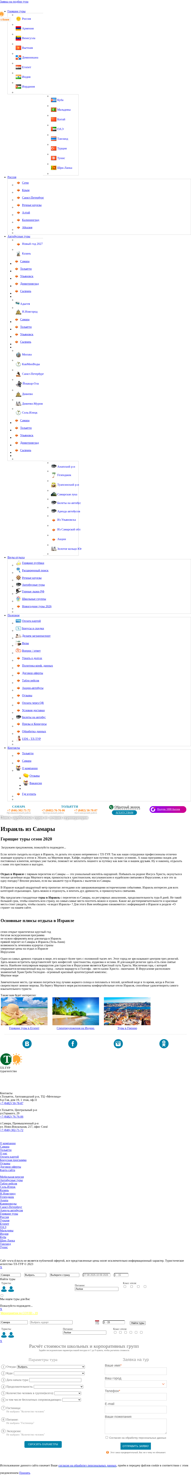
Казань (4, 1190)
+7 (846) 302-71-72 (11, 1130)
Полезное (13, 615)
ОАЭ (3, 1227)
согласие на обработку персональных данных (87, 1465)
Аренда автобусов (11, 1210)
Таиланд (5, 1243)
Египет (4, 1223)
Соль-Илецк (7, 1186)
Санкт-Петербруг (11, 1207)
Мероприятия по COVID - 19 (19, 1313)
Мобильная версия (12, 1176)
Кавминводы (8, 1203)
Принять (24, 1472)
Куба (3, 1237)
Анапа (4, 1200)
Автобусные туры (18, 236)
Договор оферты (10, 1166)
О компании (8, 1143)
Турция (4, 1220)
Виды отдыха (16, 557)
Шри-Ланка (7, 1240)
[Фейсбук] (72, 1047)
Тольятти (6, 1150)
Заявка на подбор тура (14, 1)
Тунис (4, 1247)
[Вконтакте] (27, 1047)
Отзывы (5, 1163)
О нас (3, 1153)
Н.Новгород (7, 1193)
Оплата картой (9, 1156)
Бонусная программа (13, 1160)
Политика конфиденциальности (20, 1254)
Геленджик (7, 1197)
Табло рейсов (8, 1183)
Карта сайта (7, 1170)
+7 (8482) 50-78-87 (11, 1103)
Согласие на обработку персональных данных (29, 1250)
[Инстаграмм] (118, 1047)
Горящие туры (16, 11)
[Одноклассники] (164, 1047)
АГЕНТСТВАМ (124, 812)
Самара (4, 1146)
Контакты (13, 747)
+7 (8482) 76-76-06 (11, 1116)
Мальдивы (6, 1230)
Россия (11, 177)
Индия (4, 1233)
